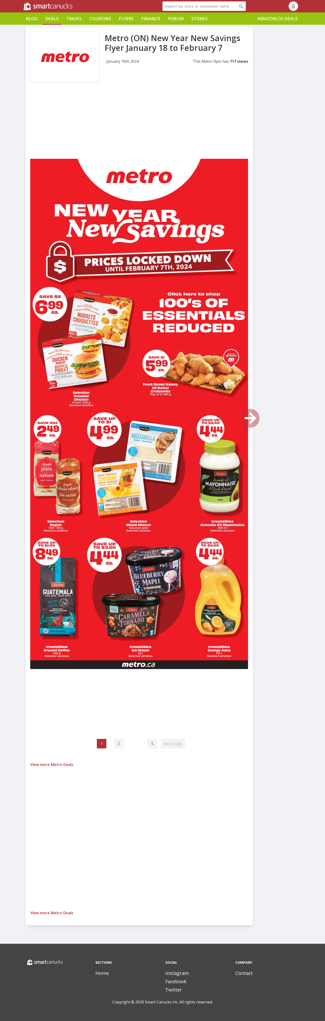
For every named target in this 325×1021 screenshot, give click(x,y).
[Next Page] (250, 418)
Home (102, 973)
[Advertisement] (139, 125)
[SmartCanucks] (24, 6)
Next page (173, 743)
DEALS (52, 18)
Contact (244, 973)
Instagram (177, 973)
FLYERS (126, 18)
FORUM (176, 18)
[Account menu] (293, 6)
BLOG (32, 18)
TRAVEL (74, 18)
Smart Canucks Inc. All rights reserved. (179, 1002)
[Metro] (64, 57)
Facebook (176, 981)
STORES (199, 18)
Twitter (173, 990)
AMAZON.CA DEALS (277, 18)
